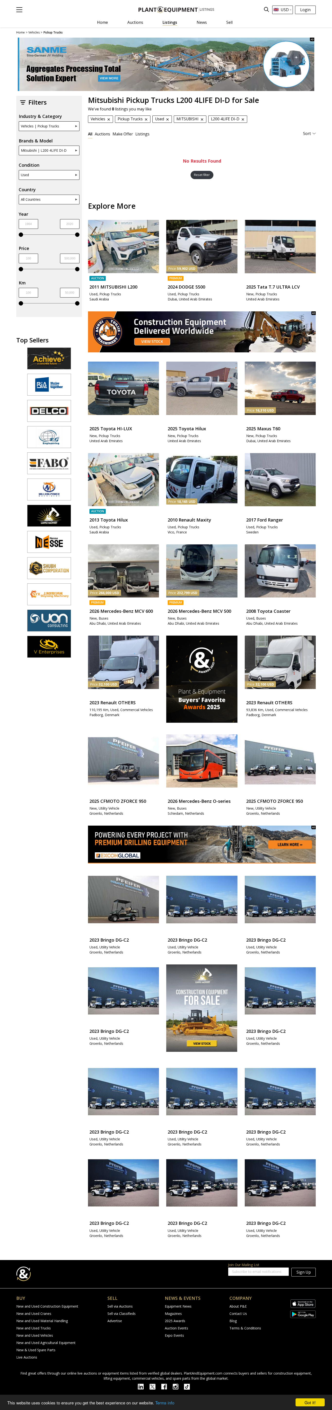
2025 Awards (175, 1321)
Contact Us (238, 1313)
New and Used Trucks (33, 1328)
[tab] (90, 134)
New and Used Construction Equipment (47, 1306)
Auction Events (176, 1328)
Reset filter (202, 175)
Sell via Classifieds (121, 1313)
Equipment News (178, 1306)
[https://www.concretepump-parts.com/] (49, 361)
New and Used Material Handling (42, 1321)
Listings (170, 22)
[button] (19, 9)
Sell (229, 22)
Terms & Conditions (245, 1328)
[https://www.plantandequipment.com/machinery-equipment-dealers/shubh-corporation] (49, 570)
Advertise (114, 1321)
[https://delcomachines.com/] (49, 413)
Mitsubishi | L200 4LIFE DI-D (44, 150)
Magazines (173, 1313)
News (202, 22)
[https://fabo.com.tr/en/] (49, 465)
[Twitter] (155, 1386)
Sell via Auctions (120, 1306)
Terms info (164, 1403)
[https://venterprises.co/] (49, 649)
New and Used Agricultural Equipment (46, 1342)
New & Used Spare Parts (35, 1350)
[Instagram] (178, 1386)
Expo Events (174, 1335)
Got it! (310, 1402)
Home (102, 22)
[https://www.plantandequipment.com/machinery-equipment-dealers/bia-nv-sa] (49, 387)
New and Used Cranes (33, 1313)
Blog (233, 1321)
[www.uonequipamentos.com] (49, 623)
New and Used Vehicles (34, 1335)
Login (305, 9)
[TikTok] (189, 1386)
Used (25, 175)
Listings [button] (142, 134)
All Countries (31, 199)
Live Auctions (26, 1357)
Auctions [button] (102, 134)
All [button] (90, 134)
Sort (307, 133)
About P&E (238, 1306)
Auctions (135, 22)
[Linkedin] (143, 1386)
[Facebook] (167, 1386)
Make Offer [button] (123, 134)
